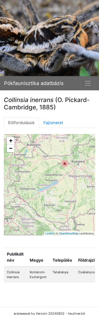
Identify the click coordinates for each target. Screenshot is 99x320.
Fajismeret (53, 122)
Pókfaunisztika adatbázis (33, 83)
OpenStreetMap (68, 233)
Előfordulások (21, 122)
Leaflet (49, 233)
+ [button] (10, 141)
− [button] (10, 148)
